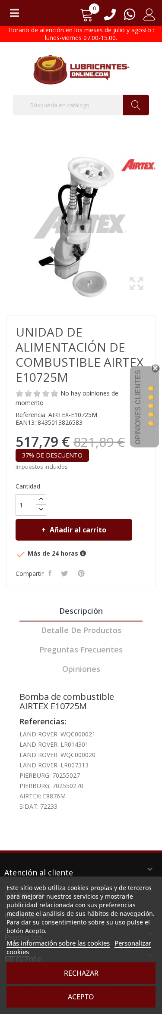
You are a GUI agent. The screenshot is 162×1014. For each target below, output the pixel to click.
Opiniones (81, 669)
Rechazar (81, 973)
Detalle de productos (81, 630)
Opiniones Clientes (138, 407)
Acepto (81, 997)
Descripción (81, 611)
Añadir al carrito (78, 530)
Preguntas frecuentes (81, 649)
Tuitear (65, 573)
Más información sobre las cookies (58, 943)
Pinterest (82, 573)
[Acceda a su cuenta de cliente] (149, 17)
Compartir (50, 573)
